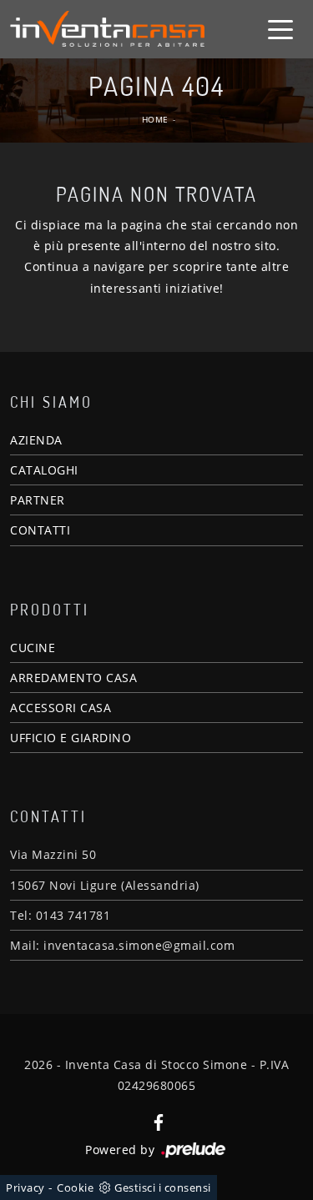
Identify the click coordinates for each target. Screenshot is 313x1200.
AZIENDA (36, 440)
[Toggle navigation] (280, 28)
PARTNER (37, 500)
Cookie (75, 1187)
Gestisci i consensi (162, 1187)
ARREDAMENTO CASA (73, 677)
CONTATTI (40, 530)
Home (155, 119)
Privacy (25, 1187)
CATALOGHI (44, 470)
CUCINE (32, 647)
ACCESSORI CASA (60, 707)
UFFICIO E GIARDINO (70, 738)
